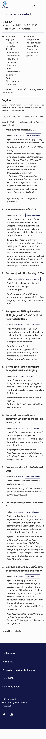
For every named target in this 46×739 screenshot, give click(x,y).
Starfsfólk (8, 678)
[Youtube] (12, 714)
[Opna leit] (34, 5)
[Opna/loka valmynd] (40, 5)
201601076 (19, 279)
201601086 (19, 215)
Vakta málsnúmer (34, 135)
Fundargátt (7, 706)
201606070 (19, 135)
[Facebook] (4, 714)
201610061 (19, 477)
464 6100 (8, 661)
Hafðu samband (9, 699)
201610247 (19, 576)
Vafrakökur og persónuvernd (14, 702)
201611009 (19, 325)
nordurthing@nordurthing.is (20, 669)
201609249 (19, 376)
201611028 (19, 428)
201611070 (19, 512)
